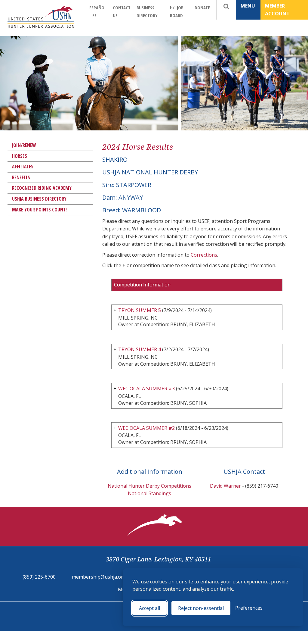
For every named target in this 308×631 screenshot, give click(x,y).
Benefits (21, 177)
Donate (202, 8)
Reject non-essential (201, 608)
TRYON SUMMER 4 (139, 349)
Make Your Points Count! (39, 209)
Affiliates (22, 166)
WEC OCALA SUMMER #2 (146, 428)
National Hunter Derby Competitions (149, 486)
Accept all (149, 608)
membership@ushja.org (99, 576)
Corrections (204, 254)
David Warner (225, 486)
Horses (19, 156)
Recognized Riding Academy (42, 188)
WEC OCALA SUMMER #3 (146, 388)
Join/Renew (24, 145)
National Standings (149, 493)
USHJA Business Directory (39, 198)
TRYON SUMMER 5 (139, 310)
